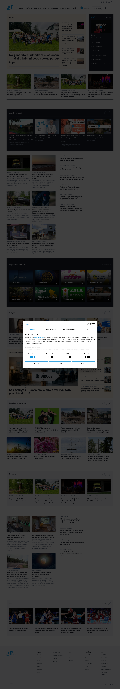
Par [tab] (87, 329)
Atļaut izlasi (60, 363)
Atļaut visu (83, 363)
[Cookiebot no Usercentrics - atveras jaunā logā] (88, 324)
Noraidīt (36, 363)
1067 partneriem (39, 337)
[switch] (50, 357)
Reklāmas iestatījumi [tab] (69, 329)
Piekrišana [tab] (32, 329)
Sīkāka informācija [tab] (51, 329)
